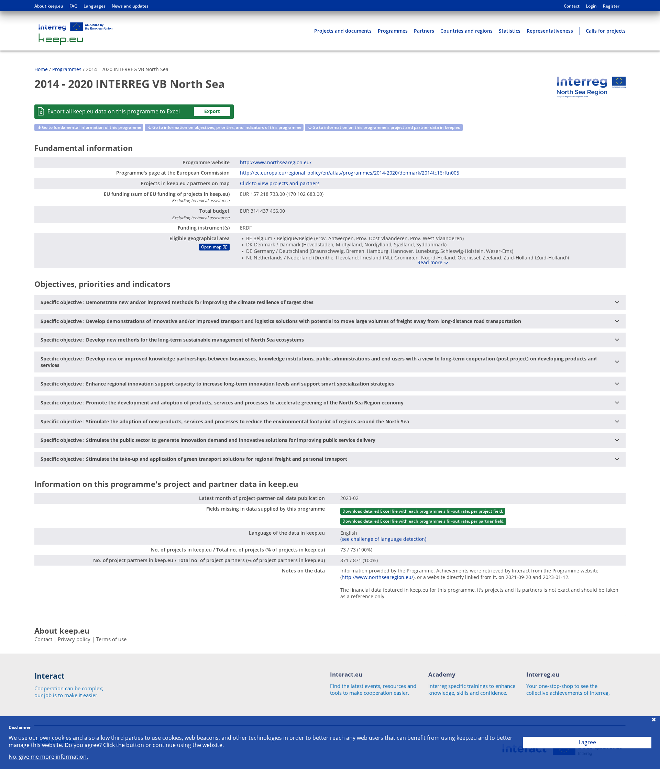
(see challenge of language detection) (383, 539)
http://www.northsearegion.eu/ (275, 162)
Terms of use (111, 639)
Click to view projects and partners (280, 183)
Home (41, 69)
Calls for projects (606, 30)
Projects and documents (343, 30)
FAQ (73, 6)
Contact (572, 6)
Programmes (393, 30)
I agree (587, 742)
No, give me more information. (48, 756)
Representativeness (550, 30)
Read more (429, 262)
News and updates (130, 6)
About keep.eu (48, 6)
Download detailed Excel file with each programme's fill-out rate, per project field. (422, 511)
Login (591, 6)
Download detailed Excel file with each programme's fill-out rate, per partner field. (423, 521)
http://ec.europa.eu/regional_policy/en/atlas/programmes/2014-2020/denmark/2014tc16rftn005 (349, 172)
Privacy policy (74, 639)
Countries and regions (466, 30)
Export (212, 111)
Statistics (509, 30)
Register (611, 6)
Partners (424, 30)
